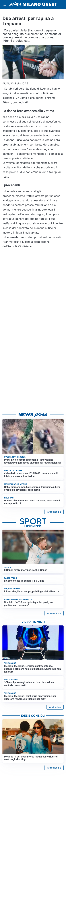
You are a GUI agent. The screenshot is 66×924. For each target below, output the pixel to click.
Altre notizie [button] (54, 511)
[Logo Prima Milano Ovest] (33, 4)
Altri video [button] (55, 707)
